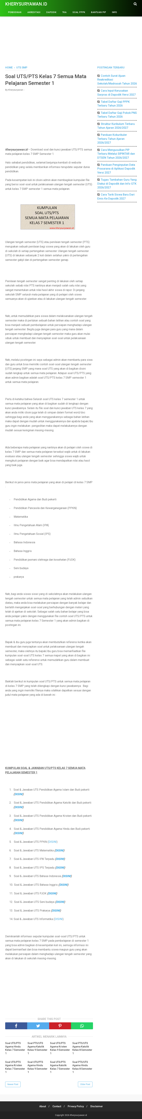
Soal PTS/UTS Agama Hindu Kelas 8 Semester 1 (82, 1067)
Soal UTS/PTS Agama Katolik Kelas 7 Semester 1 (60, 1067)
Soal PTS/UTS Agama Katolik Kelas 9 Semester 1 (37, 1048)
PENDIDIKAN (14, 12)
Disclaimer (96, 1106)
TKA (64, 12)
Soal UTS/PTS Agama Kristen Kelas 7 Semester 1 (15, 1067)
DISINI (19, 794)
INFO (114, 12)
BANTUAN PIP (98, 12)
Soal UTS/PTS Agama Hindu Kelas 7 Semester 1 (15, 1048)
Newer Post (12, 1084)
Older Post (85, 1084)
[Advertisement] (71, 36)
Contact (56, 1106)
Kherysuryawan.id (26, 4)
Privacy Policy (76, 1106)
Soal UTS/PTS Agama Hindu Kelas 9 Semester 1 (37, 1067)
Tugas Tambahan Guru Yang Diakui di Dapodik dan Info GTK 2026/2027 (117, 183)
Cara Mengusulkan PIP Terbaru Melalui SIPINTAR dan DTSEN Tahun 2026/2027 (116, 153)
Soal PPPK (79, 12)
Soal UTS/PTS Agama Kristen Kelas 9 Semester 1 (60, 1048)
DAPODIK (51, 12)
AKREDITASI (34, 12)
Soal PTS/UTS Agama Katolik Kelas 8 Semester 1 (82, 1048)
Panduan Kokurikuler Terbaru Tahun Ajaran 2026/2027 (112, 138)
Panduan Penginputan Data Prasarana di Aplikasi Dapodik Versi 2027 (116, 168)
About (42, 1106)
